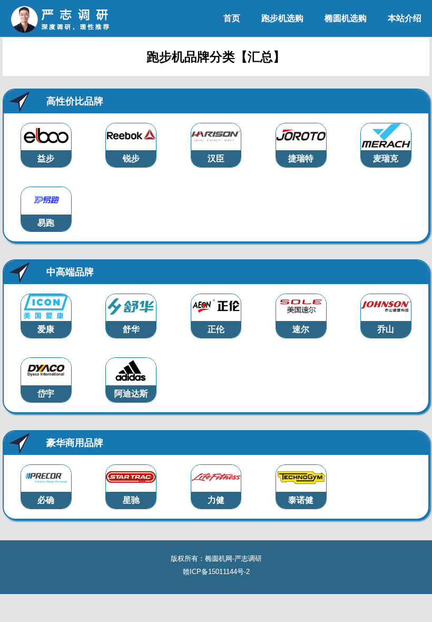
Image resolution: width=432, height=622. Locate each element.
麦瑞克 (385, 158)
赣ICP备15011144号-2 (216, 572)
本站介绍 (404, 18)
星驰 (131, 499)
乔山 (385, 329)
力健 (216, 499)
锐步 (131, 158)
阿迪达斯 (131, 393)
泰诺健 (300, 499)
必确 (45, 499)
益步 (45, 158)
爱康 (45, 329)
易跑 (45, 222)
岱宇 (45, 393)
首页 (231, 18)
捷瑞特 (300, 158)
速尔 (300, 329)
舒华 (131, 329)
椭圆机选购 (346, 18)
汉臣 (216, 158)
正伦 (216, 329)
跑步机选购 (282, 18)
